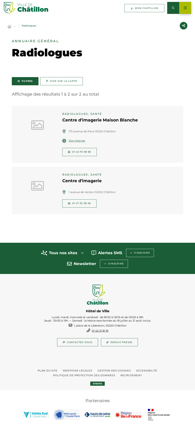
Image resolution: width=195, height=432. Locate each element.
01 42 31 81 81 (100, 330)
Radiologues (29, 25)
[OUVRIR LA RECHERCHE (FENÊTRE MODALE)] (173, 8)
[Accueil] (9, 27)
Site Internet (77, 140)
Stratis (97, 383)
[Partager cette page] (183, 26)
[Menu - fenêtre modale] (185, 8)
